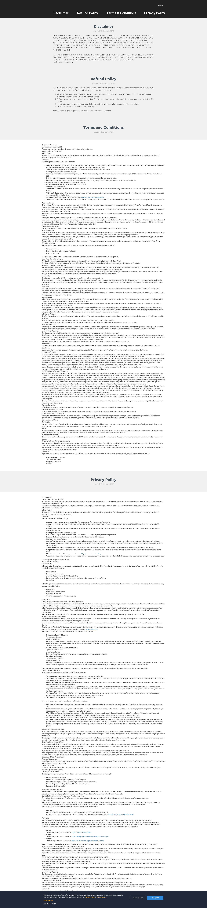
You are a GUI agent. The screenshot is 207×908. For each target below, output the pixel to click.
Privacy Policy (48, 900)
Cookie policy (90, 897)
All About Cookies (92, 629)
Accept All (155, 898)
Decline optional (138, 898)
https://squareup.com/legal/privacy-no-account (88, 841)
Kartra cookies (101, 897)
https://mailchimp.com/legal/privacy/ (121, 814)
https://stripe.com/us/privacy (82, 832)
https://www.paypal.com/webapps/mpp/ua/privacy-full (90, 836)
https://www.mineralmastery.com (92, 197)
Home (160, 5)
